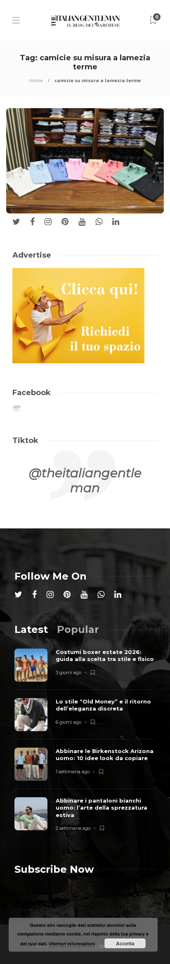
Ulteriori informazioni (72, 943)
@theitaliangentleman (85, 480)
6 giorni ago (68, 722)
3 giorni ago (68, 672)
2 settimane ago (73, 828)
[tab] (31, 629)
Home (36, 80)
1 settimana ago (73, 772)
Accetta (125, 943)
